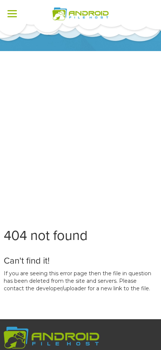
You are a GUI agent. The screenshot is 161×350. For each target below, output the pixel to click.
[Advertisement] (80, 135)
